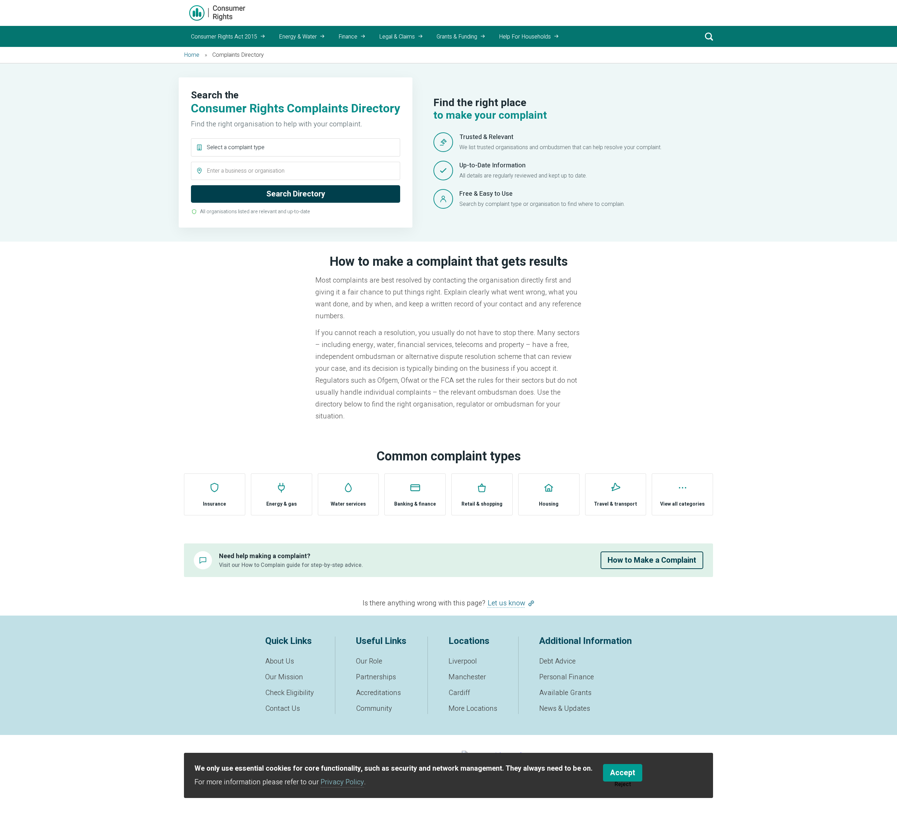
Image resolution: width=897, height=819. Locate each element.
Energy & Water (298, 37)
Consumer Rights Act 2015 (224, 37)
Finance (347, 37)
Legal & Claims (397, 37)
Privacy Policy (342, 782)
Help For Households (525, 37)
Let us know (506, 603)
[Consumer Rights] (217, 13)
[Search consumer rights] (709, 36)
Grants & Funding (457, 37)
